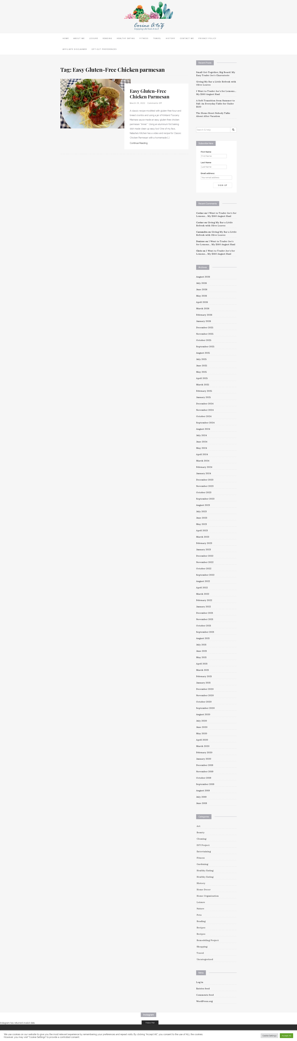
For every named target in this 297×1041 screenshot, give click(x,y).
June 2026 (201, 289)
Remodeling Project (208, 940)
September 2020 (205, 708)
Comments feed (205, 995)
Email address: (208, 173)
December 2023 (204, 479)
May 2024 (201, 448)
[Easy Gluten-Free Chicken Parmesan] (95, 103)
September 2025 (205, 346)
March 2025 (202, 384)
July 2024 (201, 435)
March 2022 (202, 594)
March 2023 (202, 536)
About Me (79, 38)
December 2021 (204, 613)
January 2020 (203, 758)
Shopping (202, 946)
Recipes (201, 927)
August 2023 (203, 505)
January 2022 (203, 606)
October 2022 (203, 568)
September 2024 (205, 422)
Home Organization (208, 895)
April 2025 (202, 378)
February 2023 (204, 543)
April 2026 (202, 302)
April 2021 (201, 663)
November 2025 (204, 333)
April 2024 (202, 454)
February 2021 (204, 676)
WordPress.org (204, 1001)
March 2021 (202, 670)
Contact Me (187, 38)
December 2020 (205, 689)
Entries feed (203, 988)
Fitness (144, 38)
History (170, 38)
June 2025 (201, 365)
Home (66, 38)
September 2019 (205, 784)
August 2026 (203, 276)
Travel (157, 38)
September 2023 (205, 498)
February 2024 (204, 467)
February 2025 (204, 391)
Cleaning (201, 838)
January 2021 (203, 682)
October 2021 (203, 625)
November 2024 (205, 410)
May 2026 (201, 295)
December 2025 (204, 327)
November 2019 (204, 771)
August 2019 (203, 790)
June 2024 (201, 441)
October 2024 (203, 416)
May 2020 (201, 733)
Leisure (93, 38)
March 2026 (202, 308)
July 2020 (201, 720)
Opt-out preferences (104, 49)
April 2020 (202, 739)
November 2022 (204, 562)
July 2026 (201, 283)
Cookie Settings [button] (269, 1036)
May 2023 (201, 524)
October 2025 (203, 340)
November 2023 (204, 486)
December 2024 (204, 403)
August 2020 (203, 714)
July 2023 (201, 511)
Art (198, 826)
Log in (199, 982)
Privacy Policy (207, 38)
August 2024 (203, 429)
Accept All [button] (286, 1036)
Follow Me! (150, 1023)
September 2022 (205, 574)
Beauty (200, 832)
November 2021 (204, 619)
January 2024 (203, 473)
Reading (107, 38)
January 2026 (203, 321)
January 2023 (203, 549)
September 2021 (205, 632)
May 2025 (201, 372)
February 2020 (204, 752)
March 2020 (202, 746)
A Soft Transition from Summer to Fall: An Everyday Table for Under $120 (215, 103)
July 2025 (201, 359)
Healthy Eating (126, 38)
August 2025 (203, 352)
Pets (199, 915)
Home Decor (204, 889)
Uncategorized (205, 959)
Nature (200, 908)
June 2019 (201, 803)
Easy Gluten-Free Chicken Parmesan (149, 94)
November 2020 (205, 695)
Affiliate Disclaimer (75, 49)
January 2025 (203, 397)
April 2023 (202, 530)
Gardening (202, 864)
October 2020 (204, 701)
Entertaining (204, 851)
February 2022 (204, 600)
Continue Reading (139, 143)
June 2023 (201, 517)
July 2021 (201, 644)
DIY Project (203, 845)
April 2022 (202, 587)
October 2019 (203, 777)
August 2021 (203, 638)
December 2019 (204, 765)
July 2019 (201, 796)
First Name (206, 152)
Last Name (206, 162)
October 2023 (203, 492)
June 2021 (201, 651)
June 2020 (201, 727)
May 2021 (201, 657)
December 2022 (204, 555)
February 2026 (204, 314)
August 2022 (203, 581)
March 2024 (202, 460)
